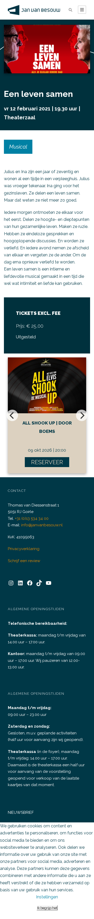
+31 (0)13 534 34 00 (32, 518)
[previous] (12, 415)
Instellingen (47, 896)
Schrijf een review (24, 560)
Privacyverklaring (23, 548)
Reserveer (47, 462)
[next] (81, 415)
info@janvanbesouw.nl (42, 525)
